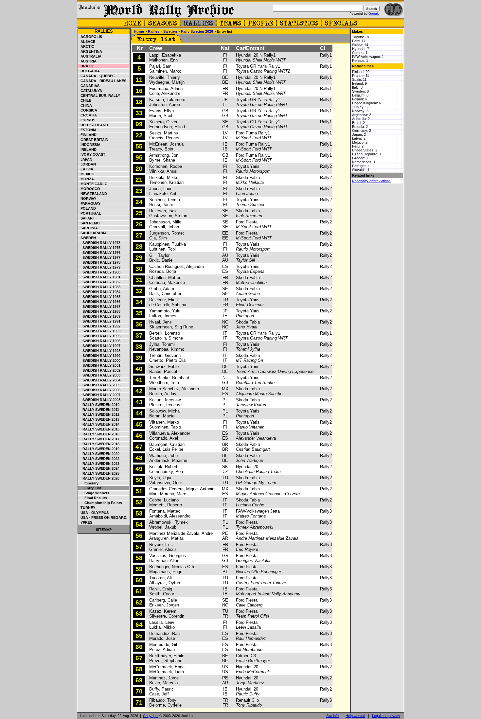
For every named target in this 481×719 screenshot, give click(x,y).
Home (139, 31)
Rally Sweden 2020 (99, 454)
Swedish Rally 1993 (99, 331)
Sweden (87, 238)
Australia (90, 56)
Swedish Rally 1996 (99, 341)
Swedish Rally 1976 (99, 252)
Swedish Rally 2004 (99, 380)
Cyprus (87, 120)
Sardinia (88, 228)
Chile (85, 100)
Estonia (88, 130)
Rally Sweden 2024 (99, 468)
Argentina (90, 51)
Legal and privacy (386, 716)
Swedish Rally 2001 (99, 365)
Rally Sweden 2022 (99, 459)
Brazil (86, 66)
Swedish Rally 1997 (99, 346)
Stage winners (94, 493)
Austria (88, 61)
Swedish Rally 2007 (99, 395)
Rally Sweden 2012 (99, 414)
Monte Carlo (93, 184)
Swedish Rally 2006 (99, 390)
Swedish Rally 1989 (99, 316)
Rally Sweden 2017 (99, 439)
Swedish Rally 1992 (99, 326)
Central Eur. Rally (99, 95)
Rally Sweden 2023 (99, 463)
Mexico (87, 174)
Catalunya (90, 91)
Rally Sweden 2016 (99, 434)
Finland (88, 135)
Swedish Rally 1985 (99, 297)
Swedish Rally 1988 (99, 311)
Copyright (150, 716)
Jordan (87, 164)
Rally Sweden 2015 (99, 429)
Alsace (87, 42)
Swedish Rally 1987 (99, 306)
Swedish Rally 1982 (99, 282)
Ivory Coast (92, 154)
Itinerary (88, 483)
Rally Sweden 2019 (99, 449)
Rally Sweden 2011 (99, 410)
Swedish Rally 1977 (99, 257)
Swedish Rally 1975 (99, 248)
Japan (85, 159)
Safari (86, 218)
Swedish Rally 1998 (99, 351)
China (85, 105)
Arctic (86, 46)
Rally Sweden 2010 (99, 405)
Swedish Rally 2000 (99, 360)
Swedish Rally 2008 (99, 400)
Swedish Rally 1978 (99, 262)
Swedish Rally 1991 (99, 321)
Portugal (90, 213)
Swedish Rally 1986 (99, 302)
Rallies (104, 31)
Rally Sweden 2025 (99, 473)
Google (374, 13)
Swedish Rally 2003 (99, 375)
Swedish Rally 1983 (99, 287)
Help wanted (355, 716)
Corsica (88, 110)
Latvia (86, 169)
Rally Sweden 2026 (99, 478)
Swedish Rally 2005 (99, 385)
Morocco (89, 189)
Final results (93, 498)
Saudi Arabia (93, 233)
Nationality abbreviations (371, 181)
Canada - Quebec (97, 76)
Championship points (100, 503)
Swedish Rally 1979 (99, 267)
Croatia (88, 115)
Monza (86, 179)
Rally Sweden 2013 (99, 419)
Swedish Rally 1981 (99, 277)
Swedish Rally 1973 (99, 243)
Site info (332, 716)
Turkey (87, 508)
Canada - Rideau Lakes (102, 81)
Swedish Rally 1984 (99, 292)
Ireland (88, 149)
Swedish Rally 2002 (99, 370)
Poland (87, 208)
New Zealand (93, 194)
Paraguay (89, 203)
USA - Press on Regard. (103, 517)
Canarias (89, 86)
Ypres (85, 522)
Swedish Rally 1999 (99, 356)
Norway (87, 199)
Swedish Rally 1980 (99, 272)
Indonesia (89, 145)
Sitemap (104, 530)
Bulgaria (89, 71)
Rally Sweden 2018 (99, 444)
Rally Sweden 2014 (99, 424)
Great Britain (93, 140)
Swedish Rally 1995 (99, 336)
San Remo (89, 223)
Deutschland (93, 125)
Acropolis (90, 37)
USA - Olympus (94, 513)
